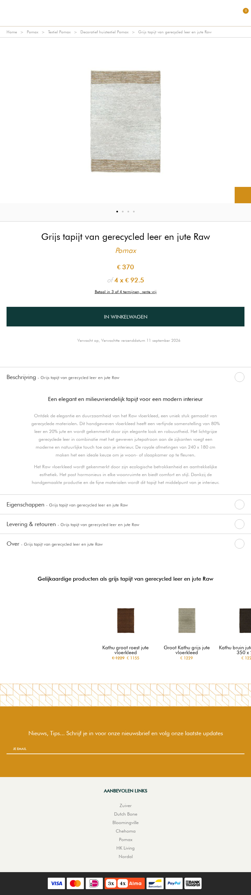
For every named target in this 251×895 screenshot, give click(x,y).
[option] (125, 120)
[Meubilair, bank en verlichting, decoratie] (125, 13)
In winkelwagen (125, 317)
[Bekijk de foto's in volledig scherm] (243, 195)
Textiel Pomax (59, 31)
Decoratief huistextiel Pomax (104, 31)
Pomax (32, 31)
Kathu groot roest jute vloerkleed (125, 650)
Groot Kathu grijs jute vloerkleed (187, 650)
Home (12, 31)
